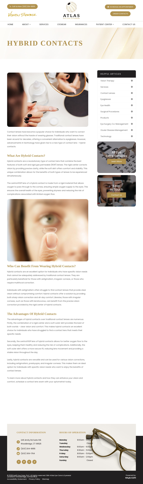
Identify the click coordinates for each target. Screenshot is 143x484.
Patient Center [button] (104, 24)
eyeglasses (105, 99)
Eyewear (62, 24)
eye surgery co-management (114, 124)
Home (10, 24)
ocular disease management (114, 130)
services (104, 87)
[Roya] (130, 478)
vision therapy (107, 80)
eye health (105, 105)
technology (105, 136)
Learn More (116, 161)
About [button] (25, 24)
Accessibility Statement (17, 479)
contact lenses (107, 93)
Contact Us (128, 24)
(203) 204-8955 (28, 448)
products (104, 117)
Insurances (81, 24)
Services (44, 24)
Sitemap (45, 479)
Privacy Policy (34, 479)
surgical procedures (109, 111)
